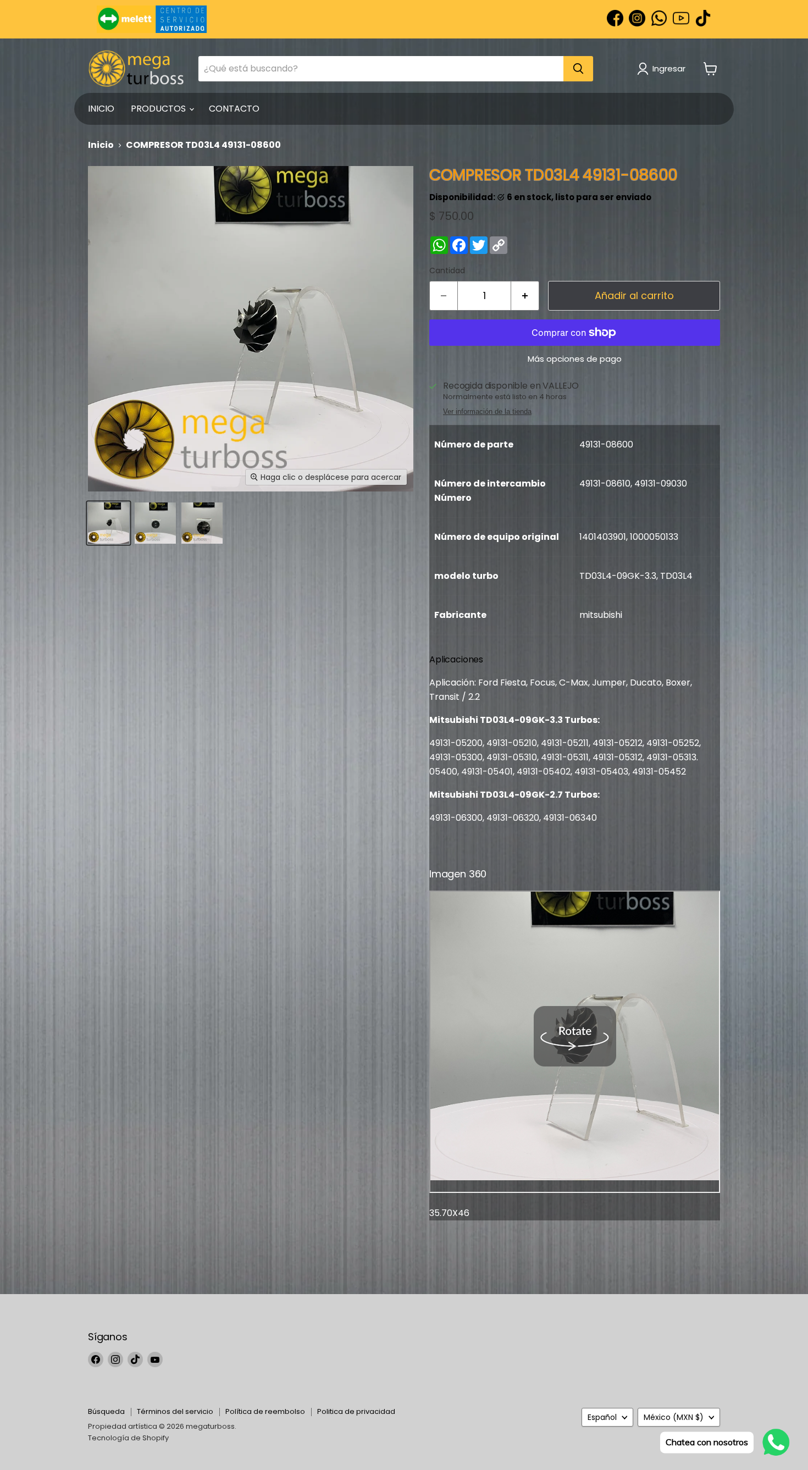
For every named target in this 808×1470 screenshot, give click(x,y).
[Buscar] (578, 68)
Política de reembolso (265, 1411)
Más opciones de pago (575, 358)
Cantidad (447, 270)
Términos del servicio (175, 1411)
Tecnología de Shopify (128, 1438)
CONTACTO (234, 108)
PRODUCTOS (159, 108)
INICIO (101, 108)
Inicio (101, 145)
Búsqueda (106, 1411)
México (674, 1417)
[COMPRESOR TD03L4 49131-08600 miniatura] (108, 523)
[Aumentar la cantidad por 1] (525, 296)
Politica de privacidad (356, 1411)
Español (602, 1417)
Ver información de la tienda (487, 412)
